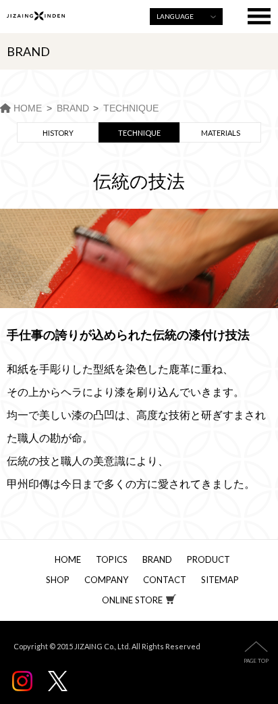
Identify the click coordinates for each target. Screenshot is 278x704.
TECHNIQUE (139, 132)
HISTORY (58, 132)
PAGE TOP (256, 660)
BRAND (157, 559)
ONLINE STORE (132, 600)
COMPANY (106, 579)
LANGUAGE (175, 16)
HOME (68, 559)
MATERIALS (220, 132)
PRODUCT (208, 559)
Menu (259, 16)
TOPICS (112, 559)
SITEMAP (220, 579)
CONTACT (164, 579)
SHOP (58, 579)
